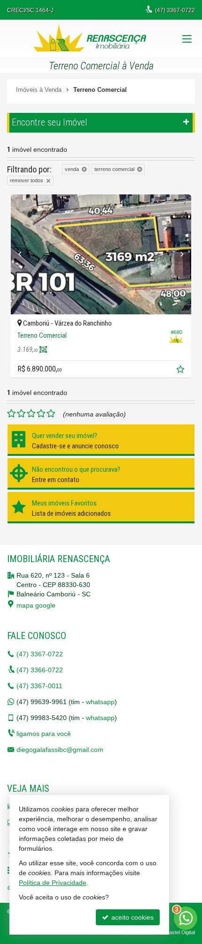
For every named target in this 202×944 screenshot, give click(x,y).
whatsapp (100, 702)
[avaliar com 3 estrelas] (31, 413)
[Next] (177, 254)
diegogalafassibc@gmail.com (59, 749)
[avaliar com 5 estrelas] (51, 413)
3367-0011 (39, 686)
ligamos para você (43, 733)
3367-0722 (39, 654)
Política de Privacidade (52, 882)
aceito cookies (131, 917)
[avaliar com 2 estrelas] (21, 413)
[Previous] (24, 254)
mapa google (35, 605)
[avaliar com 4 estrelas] (41, 413)
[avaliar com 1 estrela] (11, 413)
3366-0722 (39, 670)
